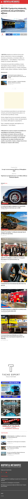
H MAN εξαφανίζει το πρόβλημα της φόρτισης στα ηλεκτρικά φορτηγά (16, 436)
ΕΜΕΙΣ (2, 493)
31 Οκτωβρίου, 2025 (5, 340)
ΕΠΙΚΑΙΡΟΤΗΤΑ (5, 203)
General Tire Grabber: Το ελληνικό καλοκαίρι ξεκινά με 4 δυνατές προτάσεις (17, 82)
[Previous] (13, 89)
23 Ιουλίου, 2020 (4, 15)
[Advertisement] (14, 100)
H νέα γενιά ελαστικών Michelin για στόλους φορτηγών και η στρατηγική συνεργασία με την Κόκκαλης (12, 336)
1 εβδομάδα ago (11, 449)
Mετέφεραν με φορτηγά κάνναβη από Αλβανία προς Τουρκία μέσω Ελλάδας (16, 447)
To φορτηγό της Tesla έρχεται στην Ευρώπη (16, 441)
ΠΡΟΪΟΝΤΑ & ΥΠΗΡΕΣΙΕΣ (8, 5)
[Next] (15, 89)
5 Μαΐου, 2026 (4, 261)
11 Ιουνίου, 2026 (11, 79)
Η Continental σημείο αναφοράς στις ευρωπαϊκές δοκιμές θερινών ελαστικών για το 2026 (17, 76)
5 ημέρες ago (10, 443)
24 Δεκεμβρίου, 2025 (5, 312)
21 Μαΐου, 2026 (10, 84)
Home (2, 5)
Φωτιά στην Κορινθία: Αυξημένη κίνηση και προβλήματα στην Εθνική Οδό (16, 453)
